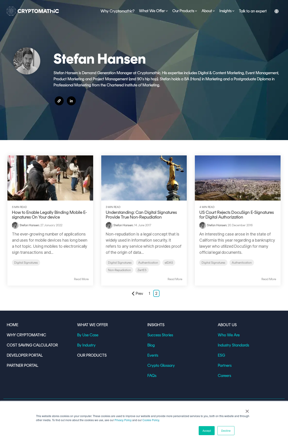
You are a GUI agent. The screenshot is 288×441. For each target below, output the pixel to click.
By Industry (86, 345)
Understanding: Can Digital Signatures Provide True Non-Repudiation (141, 215)
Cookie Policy (150, 420)
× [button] (247, 410)
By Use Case (87, 334)
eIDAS (169, 263)
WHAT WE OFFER (92, 324)
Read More (81, 279)
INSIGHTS (155, 324)
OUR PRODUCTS (92, 355)
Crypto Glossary (161, 365)
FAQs (151, 375)
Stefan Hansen (29, 225)
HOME (12, 324)
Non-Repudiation (119, 270)
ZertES (141, 270)
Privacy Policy (123, 420)
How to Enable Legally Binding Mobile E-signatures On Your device (49, 215)
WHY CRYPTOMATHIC (26, 334)
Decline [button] (226, 430)
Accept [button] (206, 430)
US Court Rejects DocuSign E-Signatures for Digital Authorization (236, 215)
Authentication (148, 263)
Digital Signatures (26, 263)
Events (152, 355)
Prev (139, 293)
